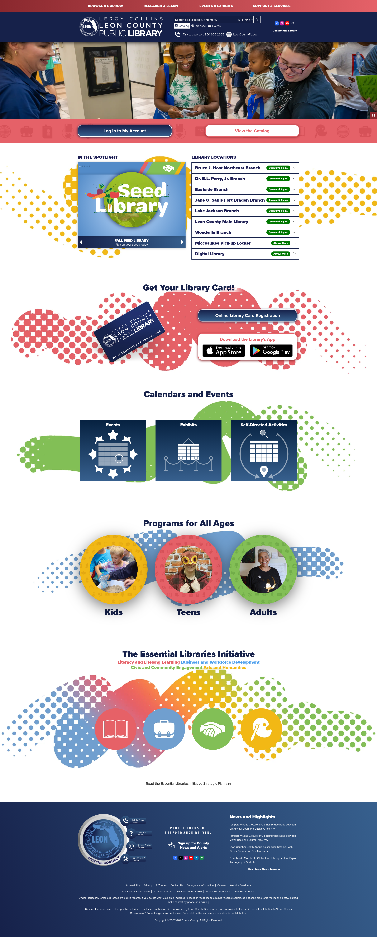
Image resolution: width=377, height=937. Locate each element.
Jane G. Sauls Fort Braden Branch (241, 200)
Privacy (148, 885)
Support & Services (272, 6)
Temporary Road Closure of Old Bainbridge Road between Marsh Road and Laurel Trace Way (262, 838)
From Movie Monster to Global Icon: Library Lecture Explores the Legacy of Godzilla (264, 860)
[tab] (182, 26)
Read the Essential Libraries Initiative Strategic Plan (185, 783)
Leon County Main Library (241, 221)
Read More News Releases (264, 869)
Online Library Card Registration (247, 315)
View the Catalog (252, 131)
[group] (113, 450)
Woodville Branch (241, 232)
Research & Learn (161, 6)
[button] (81, 242)
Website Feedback (240, 885)
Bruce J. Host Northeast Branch (241, 168)
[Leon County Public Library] (121, 26)
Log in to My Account (125, 131)
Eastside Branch (241, 189)
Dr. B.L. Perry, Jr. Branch (241, 178)
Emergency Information (200, 885)
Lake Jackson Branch (241, 211)
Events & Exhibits (216, 6)
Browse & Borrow (105, 6)
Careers (221, 885)
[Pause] (373, 115)
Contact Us (177, 885)
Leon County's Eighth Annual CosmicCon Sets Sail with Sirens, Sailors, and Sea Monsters (261, 849)
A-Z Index (161, 885)
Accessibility (133, 885)
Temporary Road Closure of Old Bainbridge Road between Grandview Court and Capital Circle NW (262, 826)
